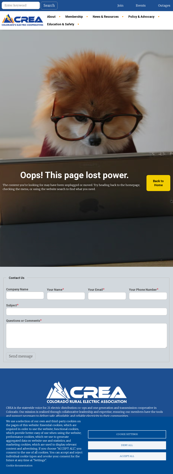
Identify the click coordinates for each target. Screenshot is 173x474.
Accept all (127, 456)
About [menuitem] (50, 17)
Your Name (54, 289)
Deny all (127, 445)
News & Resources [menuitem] (104, 17)
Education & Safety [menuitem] (59, 25)
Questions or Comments (23, 320)
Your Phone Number (143, 289)
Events (141, 5)
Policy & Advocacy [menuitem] (139, 17)
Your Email (95, 289)
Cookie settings (127, 434)
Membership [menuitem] (72, 17)
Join (120, 5)
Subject (11, 305)
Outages (164, 5)
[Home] (22, 20)
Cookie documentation (19, 465)
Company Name (17, 289)
